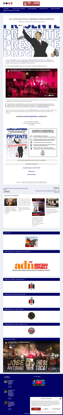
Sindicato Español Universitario (35, 60)
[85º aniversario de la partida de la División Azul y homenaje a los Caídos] (5, 402)
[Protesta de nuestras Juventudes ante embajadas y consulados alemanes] (52, 203)
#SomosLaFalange (31, 174)
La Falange (5, 8)
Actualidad (10, 387)
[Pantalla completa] (58, 371)
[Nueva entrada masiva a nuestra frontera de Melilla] (24, 202)
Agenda (42, 21)
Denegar (46, 409)
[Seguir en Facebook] (4, 3)
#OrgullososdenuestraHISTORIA (31, 168)
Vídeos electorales (55, 8)
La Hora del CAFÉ (43, 8)
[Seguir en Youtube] (11, 3)
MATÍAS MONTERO (30, 116)
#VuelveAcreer (31, 171)
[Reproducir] (4, 371)
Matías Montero (25, 61)
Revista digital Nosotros (19, 8)
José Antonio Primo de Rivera (42, 106)
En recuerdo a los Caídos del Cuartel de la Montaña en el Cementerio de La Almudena (11, 393)
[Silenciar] (56, 371)
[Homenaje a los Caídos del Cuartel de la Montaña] (5, 381)
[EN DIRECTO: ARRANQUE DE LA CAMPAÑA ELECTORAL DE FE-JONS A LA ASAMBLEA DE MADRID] (10, 202)
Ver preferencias (56, 409)
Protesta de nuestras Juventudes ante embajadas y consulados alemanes (52, 211)
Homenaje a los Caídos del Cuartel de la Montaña (11, 382)
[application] (31, 356)
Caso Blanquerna (32, 8)
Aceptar (36, 409)
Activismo (38, 21)
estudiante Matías (33, 110)
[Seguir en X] (7, 3)
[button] (60, 398)
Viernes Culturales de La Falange (11, 10)
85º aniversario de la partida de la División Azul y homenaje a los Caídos (11, 404)
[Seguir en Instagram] (9, 3)
